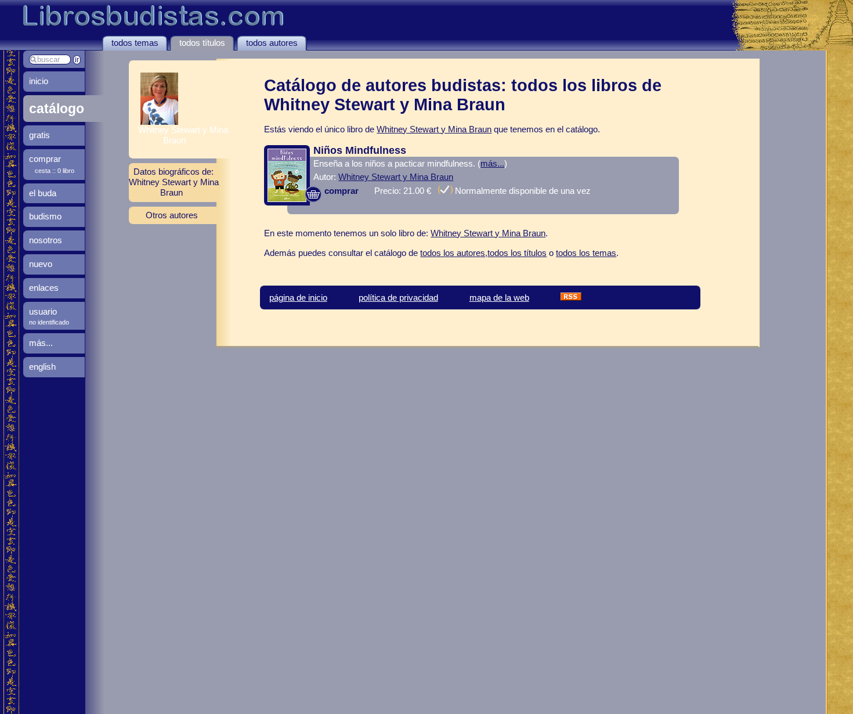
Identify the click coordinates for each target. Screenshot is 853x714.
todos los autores (452, 253)
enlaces (44, 288)
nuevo (40, 264)
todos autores (272, 43)
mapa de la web (499, 297)
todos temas (134, 43)
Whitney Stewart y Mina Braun (434, 129)
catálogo (56, 108)
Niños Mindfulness (359, 150)
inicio (38, 81)
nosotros (45, 240)
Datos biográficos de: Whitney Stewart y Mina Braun (174, 182)
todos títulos (202, 43)
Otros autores (172, 215)
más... (492, 163)
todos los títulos (517, 253)
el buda (42, 193)
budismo (45, 216)
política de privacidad (398, 297)
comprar (340, 191)
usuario (43, 311)
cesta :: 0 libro (54, 170)
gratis (39, 135)
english (42, 367)
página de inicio (298, 297)
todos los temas (586, 253)
